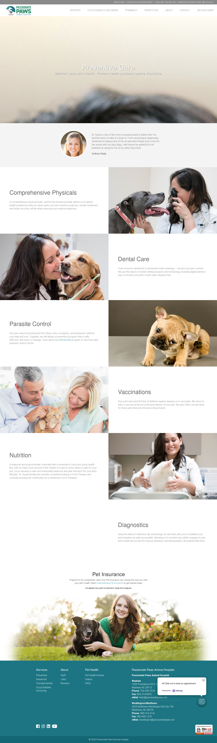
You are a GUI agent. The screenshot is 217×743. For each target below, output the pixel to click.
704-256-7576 (170, 2)
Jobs (63, 679)
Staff (63, 675)
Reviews (65, 683)
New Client (119, 2)
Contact (185, 10)
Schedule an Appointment (139, 2)
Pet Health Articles (94, 675)
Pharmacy (131, 10)
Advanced (41, 679)
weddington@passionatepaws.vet (156, 719)
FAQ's (88, 683)
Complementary (44, 683)
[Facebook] (38, 727)
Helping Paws (205, 10)
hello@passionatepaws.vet (153, 697)
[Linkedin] (49, 727)
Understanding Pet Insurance (109, 583)
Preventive (41, 675)
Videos (88, 679)
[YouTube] (55, 727)
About (169, 10)
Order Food (151, 10)
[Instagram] (44, 727)
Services (75, 10)
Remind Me (65, 339)
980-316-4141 (207, 2)
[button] (201, 701)
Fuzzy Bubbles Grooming (103, 10)
